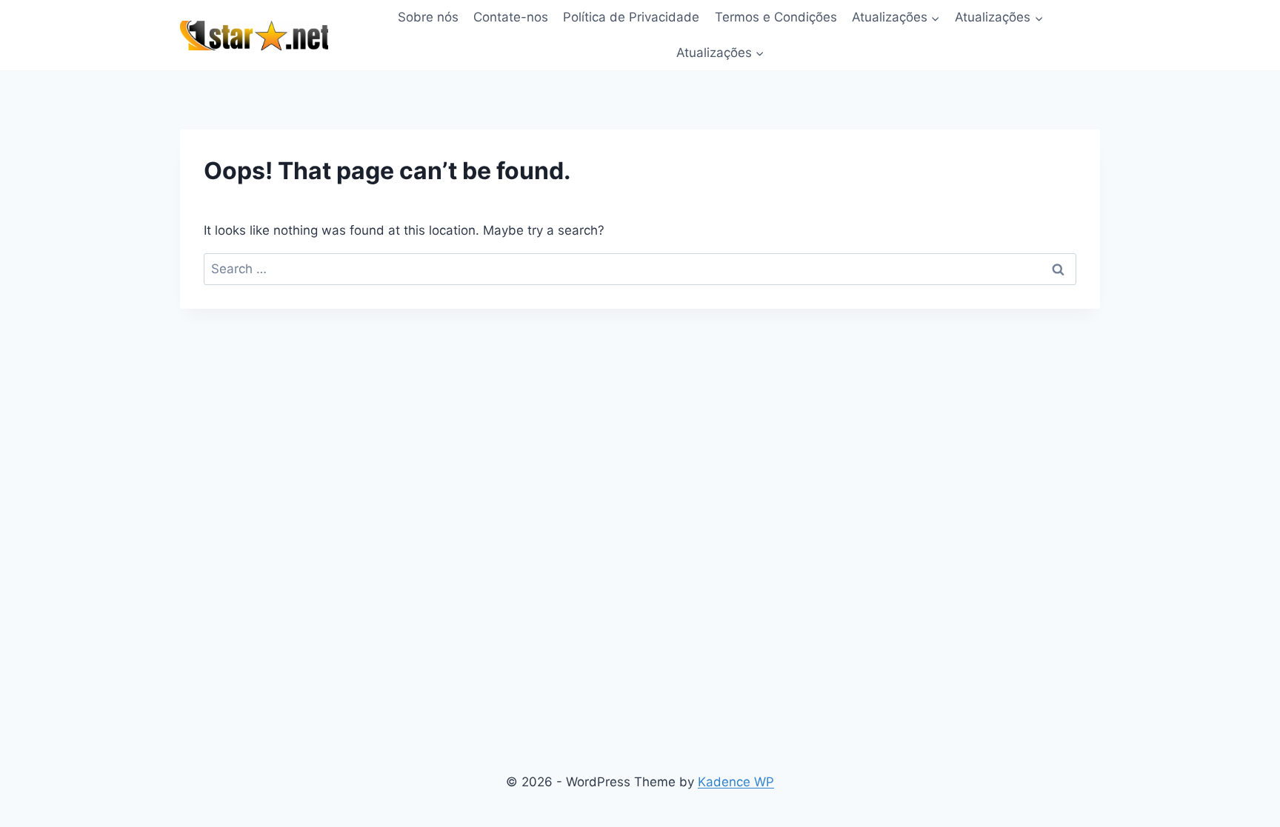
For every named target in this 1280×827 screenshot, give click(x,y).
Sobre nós (428, 17)
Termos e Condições (776, 17)
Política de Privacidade (631, 17)
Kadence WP (736, 781)
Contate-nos (510, 17)
